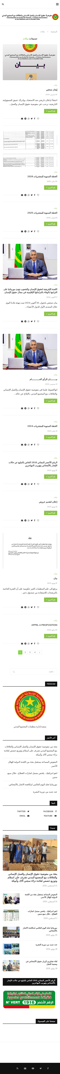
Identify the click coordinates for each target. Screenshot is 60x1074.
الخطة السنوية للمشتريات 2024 (42, 426)
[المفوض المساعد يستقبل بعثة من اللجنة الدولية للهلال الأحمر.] (11, 898)
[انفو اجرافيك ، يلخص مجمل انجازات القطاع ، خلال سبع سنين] (11, 915)
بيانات (55, 85)
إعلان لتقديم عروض (48, 501)
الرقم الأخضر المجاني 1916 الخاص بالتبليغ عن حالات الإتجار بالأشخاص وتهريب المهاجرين (33, 464)
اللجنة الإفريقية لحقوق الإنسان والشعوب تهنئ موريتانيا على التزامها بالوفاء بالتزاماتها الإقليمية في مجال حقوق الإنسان (30, 291)
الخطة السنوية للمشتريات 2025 (42, 212)
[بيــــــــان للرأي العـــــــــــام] (30, 352)
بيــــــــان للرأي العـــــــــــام (43, 379)
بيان (55, 578)
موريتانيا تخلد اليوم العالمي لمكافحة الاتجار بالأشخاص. (33, 784)
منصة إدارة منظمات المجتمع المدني (30, 726)
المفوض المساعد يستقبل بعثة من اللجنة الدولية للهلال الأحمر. (41, 896)
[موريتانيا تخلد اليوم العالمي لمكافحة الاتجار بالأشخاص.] (11, 932)
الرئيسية (54, 31)
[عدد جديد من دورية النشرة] (11, 948)
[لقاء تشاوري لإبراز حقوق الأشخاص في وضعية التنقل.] (11, 965)
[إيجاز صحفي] (30, 62)
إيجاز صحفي (51, 89)
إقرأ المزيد (51, 111)
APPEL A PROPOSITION (44, 625)
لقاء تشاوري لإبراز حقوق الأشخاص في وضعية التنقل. (41, 962)
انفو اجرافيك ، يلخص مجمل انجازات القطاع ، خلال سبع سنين (42, 912)
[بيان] (30, 551)
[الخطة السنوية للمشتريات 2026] (30, 149)
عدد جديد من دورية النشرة (45, 791)
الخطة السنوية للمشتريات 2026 (42, 176)
